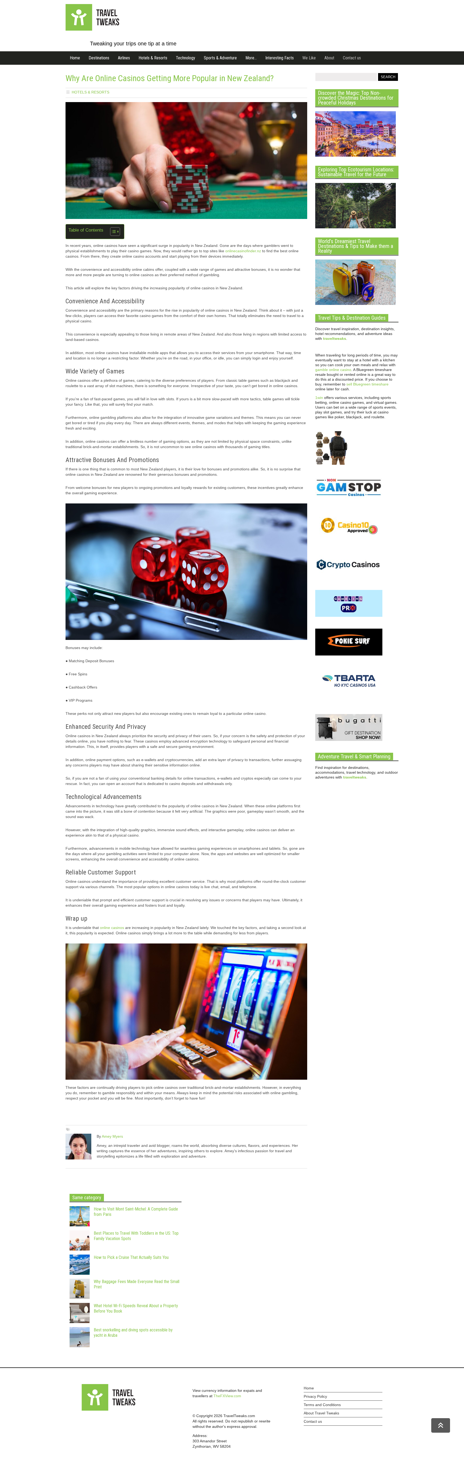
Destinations (99, 57)
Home (75, 57)
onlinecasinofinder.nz (243, 251)
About (329, 57)
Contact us (352, 57)
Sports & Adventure (220, 57)
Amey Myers (112, 1136)
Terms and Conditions (322, 1405)
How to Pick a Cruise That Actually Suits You (131, 1257)
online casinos (112, 927)
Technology (185, 57)
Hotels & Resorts (153, 57)
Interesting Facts (279, 57)
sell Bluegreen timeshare (367, 384)
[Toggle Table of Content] (112, 231)
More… (251, 57)
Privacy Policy (315, 1396)
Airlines (124, 57)
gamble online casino (333, 370)
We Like (309, 57)
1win (319, 397)
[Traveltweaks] (92, 29)
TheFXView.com (227, 1396)
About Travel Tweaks (321, 1413)
